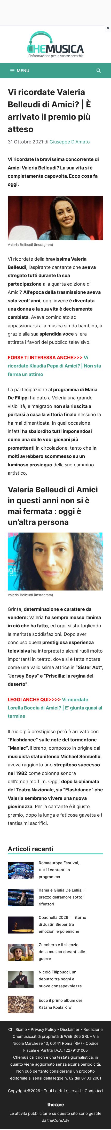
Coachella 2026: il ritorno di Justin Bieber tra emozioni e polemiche (62, 924)
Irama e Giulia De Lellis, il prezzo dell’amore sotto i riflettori (62, 897)
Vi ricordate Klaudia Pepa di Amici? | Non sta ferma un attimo (54, 366)
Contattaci (94, 1090)
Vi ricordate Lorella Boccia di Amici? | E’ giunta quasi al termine (55, 708)
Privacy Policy (43, 1029)
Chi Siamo (17, 1029)
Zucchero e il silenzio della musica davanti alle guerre (62, 951)
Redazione (93, 1029)
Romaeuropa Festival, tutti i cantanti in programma (59, 869)
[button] (98, 70)
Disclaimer (70, 1029)
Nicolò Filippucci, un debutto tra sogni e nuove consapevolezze (60, 979)
